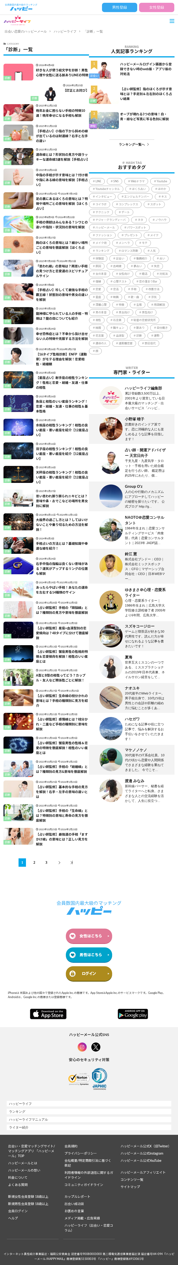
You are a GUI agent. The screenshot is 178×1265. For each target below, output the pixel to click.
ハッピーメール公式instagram (142, 1153)
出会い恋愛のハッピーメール (26, 31)
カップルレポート (77, 1197)
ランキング (102, 250)
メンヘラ (124, 243)
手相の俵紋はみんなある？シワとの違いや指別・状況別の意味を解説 (62, 225)
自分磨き (162, 327)
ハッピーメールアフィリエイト (143, 1172)
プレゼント (131, 235)
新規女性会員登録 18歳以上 (28, 1197)
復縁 (98, 281)
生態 (139, 304)
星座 (98, 297)
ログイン (89, 973)
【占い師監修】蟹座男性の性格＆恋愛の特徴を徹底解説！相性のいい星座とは (62, 748)
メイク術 (101, 243)
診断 (7, 78)
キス (164, 196)
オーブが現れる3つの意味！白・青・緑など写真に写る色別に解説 (144, 117)
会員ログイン (18, 1211)
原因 (98, 266)
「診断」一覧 (93, 31)
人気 (153, 250)
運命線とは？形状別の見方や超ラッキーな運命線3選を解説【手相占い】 (62, 157)
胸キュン (118, 327)
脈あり (140, 327)
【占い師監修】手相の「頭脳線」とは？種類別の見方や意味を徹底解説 (62, 610)
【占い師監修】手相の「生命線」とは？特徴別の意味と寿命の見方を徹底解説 (62, 815)
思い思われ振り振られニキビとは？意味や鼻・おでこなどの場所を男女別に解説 (62, 501)
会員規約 (70, 1146)
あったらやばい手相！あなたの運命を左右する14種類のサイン (62, 590)
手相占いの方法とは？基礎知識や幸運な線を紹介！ (62, 546)
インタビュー (103, 196)
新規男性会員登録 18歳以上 (28, 1204)
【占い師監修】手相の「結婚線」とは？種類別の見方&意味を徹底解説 (62, 769)
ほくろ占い (139, 189)
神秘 (93, 126)
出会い (94, 75)
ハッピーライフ (65, 31)
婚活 (144, 273)
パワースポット (136, 227)
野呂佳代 (150, 343)
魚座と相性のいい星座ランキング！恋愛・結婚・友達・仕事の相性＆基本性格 (62, 406)
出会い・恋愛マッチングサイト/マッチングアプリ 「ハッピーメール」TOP (31, 1151)
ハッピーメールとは (22, 1163)
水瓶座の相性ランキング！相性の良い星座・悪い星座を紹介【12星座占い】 (62, 430)
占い (162, 258)
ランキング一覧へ (132, 144)
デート (125, 212)
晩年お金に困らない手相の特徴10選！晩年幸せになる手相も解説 (60, 113)
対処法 (163, 273)
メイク (154, 235)
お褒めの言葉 (74, 1211)
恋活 (116, 289)
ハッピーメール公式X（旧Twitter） (146, 1146)
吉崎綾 (117, 266)
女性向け (124, 273)
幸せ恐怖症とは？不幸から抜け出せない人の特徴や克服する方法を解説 (62, 336)
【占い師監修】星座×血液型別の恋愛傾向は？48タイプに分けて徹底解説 (62, 633)
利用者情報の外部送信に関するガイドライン (88, 1175)
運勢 (156, 335)
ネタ (140, 220)
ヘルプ (13, 1218)
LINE (98, 181)
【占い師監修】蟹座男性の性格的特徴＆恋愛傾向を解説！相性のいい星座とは (62, 656)
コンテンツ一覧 (132, 1180)
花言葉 (99, 335)
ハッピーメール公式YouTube (141, 1160)
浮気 (154, 297)
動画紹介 (141, 258)
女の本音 (101, 273)
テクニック (102, 212)
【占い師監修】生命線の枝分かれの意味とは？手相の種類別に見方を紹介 (62, 700)
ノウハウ (160, 220)
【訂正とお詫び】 (76, 90)
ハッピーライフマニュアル (28, 1119)
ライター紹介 (19, 1127)
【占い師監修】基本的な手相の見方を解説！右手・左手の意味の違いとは (62, 792)
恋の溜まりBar (148, 281)
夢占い (138, 266)
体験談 (99, 258)
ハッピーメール (105, 227)
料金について (18, 1177)
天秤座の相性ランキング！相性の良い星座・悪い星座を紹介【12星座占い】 (62, 477)
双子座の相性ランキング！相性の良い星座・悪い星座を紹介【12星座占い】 (62, 454)
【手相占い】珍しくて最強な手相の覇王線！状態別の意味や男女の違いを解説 (62, 295)
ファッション (103, 235)
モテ (144, 243)
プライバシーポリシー (80, 1153)
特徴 (121, 304)
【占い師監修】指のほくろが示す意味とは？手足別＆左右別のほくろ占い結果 (146, 94)
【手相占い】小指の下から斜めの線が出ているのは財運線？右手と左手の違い (62, 136)
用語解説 (159, 304)
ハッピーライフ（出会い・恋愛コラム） (88, 1228)
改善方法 (153, 289)
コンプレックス (128, 204)
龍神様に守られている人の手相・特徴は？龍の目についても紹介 (62, 316)
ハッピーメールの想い (24, 1170)
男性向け (147, 312)
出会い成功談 (74, 1204)
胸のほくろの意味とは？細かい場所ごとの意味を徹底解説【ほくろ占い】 (62, 247)
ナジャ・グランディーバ (110, 220)
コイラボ (101, 204)
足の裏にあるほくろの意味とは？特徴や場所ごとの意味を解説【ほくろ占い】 (62, 203)
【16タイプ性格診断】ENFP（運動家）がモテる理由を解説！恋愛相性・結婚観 (61, 359)
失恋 (156, 266)
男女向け (124, 312)
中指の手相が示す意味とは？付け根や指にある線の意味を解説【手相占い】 (62, 180)
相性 (98, 320)
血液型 (120, 335)
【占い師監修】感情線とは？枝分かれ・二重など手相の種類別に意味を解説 (62, 724)
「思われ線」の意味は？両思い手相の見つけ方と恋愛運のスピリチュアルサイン (62, 271)
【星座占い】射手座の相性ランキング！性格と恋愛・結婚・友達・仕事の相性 (62, 382)
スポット (155, 204)
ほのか (162, 189)
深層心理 (101, 304)
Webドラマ (138, 181)
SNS (116, 181)
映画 (116, 297)
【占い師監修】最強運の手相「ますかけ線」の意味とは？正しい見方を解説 (62, 839)
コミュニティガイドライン (83, 1185)
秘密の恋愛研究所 (145, 320)
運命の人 (101, 343)
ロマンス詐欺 (129, 250)
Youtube (162, 181)
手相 (133, 289)
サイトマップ (130, 1187)
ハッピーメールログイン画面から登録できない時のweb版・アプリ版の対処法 (146, 69)
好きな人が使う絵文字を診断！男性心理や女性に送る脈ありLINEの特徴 (62, 73)
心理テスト (120, 281)
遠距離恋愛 (126, 343)
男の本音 (101, 312)
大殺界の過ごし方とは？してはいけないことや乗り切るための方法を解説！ (62, 524)
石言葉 (117, 320)
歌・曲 (135, 297)
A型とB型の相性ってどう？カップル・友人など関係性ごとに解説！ (61, 678)
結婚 (98, 327)
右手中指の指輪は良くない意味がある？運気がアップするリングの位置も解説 (62, 568)
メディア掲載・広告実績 (82, 1218)
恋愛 (98, 289)
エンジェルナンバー (136, 196)
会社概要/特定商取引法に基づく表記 (87, 1163)
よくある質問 (18, 1185)
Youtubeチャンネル (107, 189)
